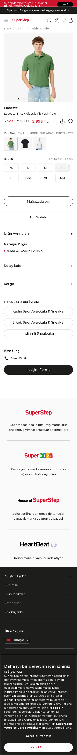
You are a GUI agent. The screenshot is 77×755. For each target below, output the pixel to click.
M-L (62, 168)
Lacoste (11, 108)
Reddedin (56, 707)
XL (46, 178)
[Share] (62, 121)
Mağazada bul (38, 201)
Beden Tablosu (63, 158)
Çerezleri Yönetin (38, 735)
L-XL (28, 178)
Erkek (7, 28)
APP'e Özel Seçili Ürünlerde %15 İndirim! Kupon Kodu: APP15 (38, 12)
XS (11, 168)
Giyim (20, 28)
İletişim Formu (38, 370)
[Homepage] (20, 20)
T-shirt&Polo (39, 28)
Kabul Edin (38, 747)
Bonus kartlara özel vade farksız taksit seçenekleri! (38, 7)
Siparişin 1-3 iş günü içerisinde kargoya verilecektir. (38, 9)
